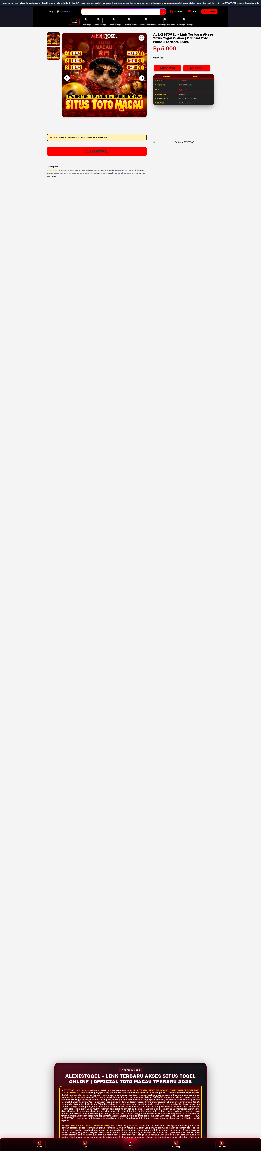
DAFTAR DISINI (167, 68)
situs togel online (167, 1090)
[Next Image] (142, 78)
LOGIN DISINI (196, 68)
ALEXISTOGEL (96, 151)
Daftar (130, 1145)
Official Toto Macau (82, 1125)
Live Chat (222, 1147)
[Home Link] (63, 11)
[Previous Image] (67, 78)
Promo (39, 1147)
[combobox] (120, 12)
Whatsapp (176, 1147)
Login (85, 1147)
